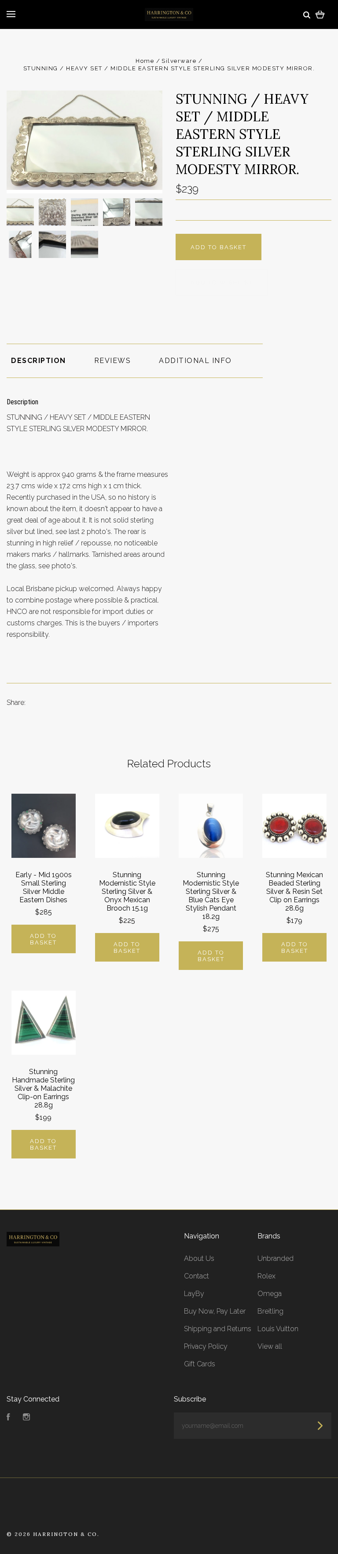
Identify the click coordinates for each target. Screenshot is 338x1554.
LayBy (194, 1293)
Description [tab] (38, 360)
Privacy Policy (206, 1346)
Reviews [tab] (112, 360)
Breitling (270, 1311)
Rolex (266, 1276)
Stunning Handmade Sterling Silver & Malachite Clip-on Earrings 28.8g (43, 1088)
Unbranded (275, 1258)
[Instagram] (26, 1418)
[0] (320, 14)
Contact (196, 1276)
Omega (269, 1293)
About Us (199, 1258)
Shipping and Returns (217, 1329)
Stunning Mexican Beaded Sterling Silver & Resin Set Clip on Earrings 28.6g (294, 891)
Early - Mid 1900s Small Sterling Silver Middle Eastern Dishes (43, 887)
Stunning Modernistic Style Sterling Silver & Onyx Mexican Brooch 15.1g (127, 891)
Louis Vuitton (277, 1329)
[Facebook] (8, 1418)
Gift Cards (199, 1364)
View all (269, 1346)
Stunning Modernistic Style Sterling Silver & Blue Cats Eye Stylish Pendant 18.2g (211, 896)
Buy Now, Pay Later (215, 1311)
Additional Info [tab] (195, 360)
